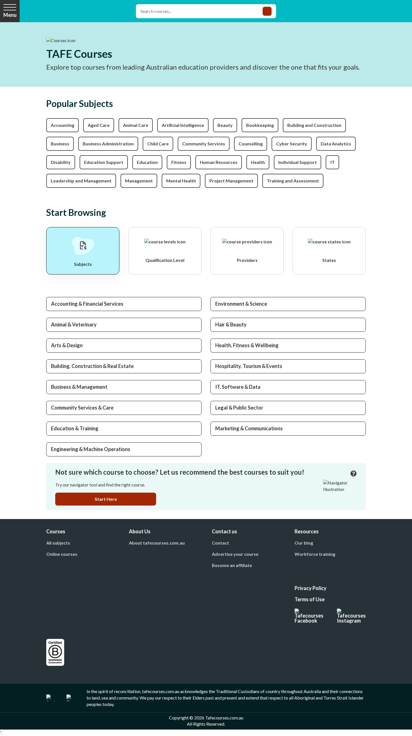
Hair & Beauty (231, 324)
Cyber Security (291, 143)
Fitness (178, 162)
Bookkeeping (260, 125)
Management (139, 180)
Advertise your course (235, 554)
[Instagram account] (351, 616)
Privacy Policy (311, 588)
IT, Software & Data (237, 387)
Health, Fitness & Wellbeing (247, 345)
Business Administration (108, 143)
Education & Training (74, 428)
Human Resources (218, 162)
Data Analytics (336, 143)
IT (332, 162)
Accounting (62, 125)
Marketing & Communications (249, 428)
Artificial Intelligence (183, 125)
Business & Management (79, 387)
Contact (220, 542)
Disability (61, 162)
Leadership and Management (81, 180)
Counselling (251, 143)
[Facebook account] (309, 616)
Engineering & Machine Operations (90, 449)
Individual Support (297, 162)
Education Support (103, 162)
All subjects (58, 542)
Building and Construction (314, 125)
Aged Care (99, 125)
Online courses (61, 554)
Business (60, 143)
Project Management (231, 180)
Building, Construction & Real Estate (92, 366)
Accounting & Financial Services (87, 304)
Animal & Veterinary (74, 324)
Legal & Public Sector (239, 407)
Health (258, 162)
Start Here (106, 499)
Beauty (225, 125)
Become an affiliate (232, 565)
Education (147, 162)
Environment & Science (241, 304)
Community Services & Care (82, 407)
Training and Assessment (293, 180)
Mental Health (181, 180)
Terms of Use (310, 599)
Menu (10, 15)
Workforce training (315, 554)
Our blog (304, 542)
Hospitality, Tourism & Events (248, 366)
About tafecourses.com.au (157, 542)
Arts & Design (67, 345)
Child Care (158, 143)
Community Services (203, 143)
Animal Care (135, 125)
